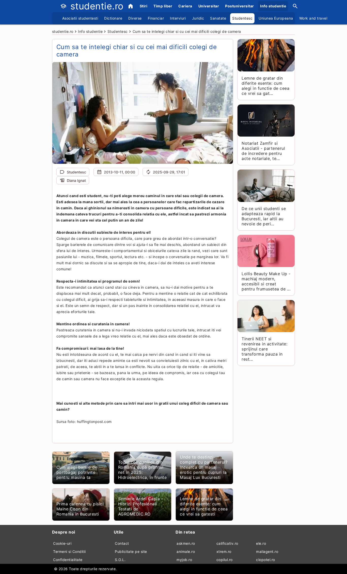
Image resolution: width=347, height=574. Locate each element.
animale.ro (186, 551)
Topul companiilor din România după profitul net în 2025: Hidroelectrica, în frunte (142, 470)
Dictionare (113, 18)
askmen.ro (186, 543)
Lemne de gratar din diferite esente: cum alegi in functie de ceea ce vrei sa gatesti (204, 506)
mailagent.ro (267, 551)
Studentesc (242, 18)
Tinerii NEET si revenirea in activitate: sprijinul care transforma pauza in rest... (264, 349)
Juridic (198, 18)
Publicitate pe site (131, 551)
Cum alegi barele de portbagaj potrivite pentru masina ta (77, 472)
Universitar (208, 6)
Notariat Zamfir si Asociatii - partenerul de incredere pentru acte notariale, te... (263, 151)
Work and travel (313, 18)
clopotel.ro (265, 559)
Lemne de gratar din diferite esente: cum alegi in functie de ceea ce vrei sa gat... (265, 86)
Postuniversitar (239, 6)
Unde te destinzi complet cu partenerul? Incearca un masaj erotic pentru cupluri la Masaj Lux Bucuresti (203, 467)
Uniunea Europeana (276, 18)
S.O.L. (120, 559)
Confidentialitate (68, 559)
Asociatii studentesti (80, 18)
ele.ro (261, 543)
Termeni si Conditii (69, 551)
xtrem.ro (223, 551)
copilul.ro (224, 559)
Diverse (135, 18)
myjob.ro (184, 559)
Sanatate (218, 18)
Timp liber (162, 6)
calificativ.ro (227, 543)
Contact (122, 543)
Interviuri (178, 18)
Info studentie (273, 6)
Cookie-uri (62, 543)
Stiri (144, 6)
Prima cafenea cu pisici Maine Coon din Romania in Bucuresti (80, 509)
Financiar (156, 18)
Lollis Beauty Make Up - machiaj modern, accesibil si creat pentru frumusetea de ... (266, 281)
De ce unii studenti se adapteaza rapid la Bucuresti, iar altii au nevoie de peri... (264, 216)
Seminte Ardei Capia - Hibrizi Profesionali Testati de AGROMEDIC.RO (140, 506)
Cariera (185, 6)
